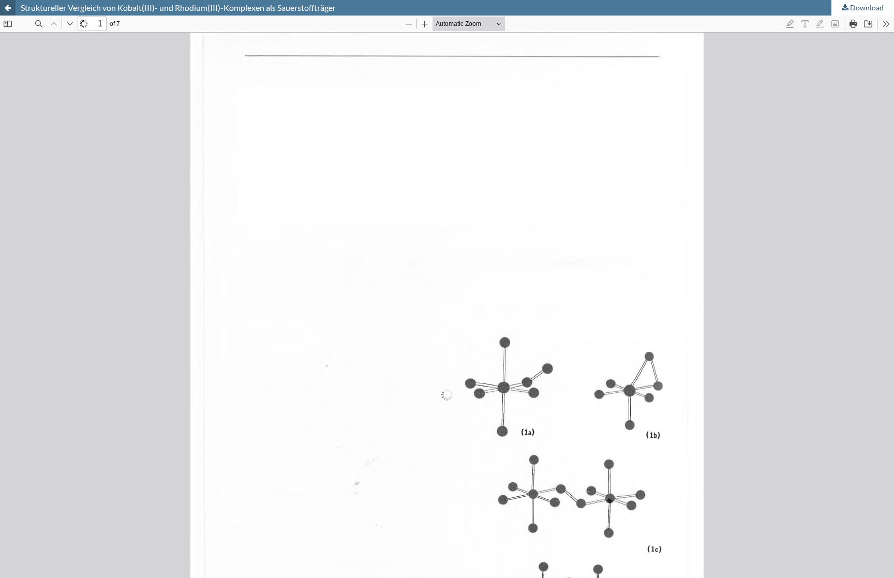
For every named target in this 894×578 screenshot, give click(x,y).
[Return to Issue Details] (8, 8)
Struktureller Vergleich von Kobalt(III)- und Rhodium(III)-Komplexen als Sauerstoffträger (178, 7)
